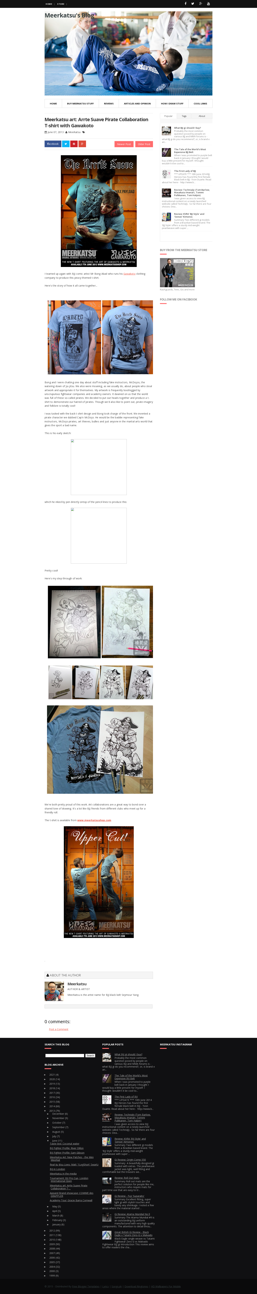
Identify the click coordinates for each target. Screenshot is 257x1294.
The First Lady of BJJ (185, 171)
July (54, 1136)
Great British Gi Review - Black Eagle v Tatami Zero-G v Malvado (133, 1233)
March (56, 1215)
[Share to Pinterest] (74, 144)
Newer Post (124, 144)
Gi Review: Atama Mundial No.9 (132, 1214)
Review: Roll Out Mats (127, 1177)
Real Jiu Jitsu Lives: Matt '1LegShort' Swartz (74, 1164)
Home (49, 4)
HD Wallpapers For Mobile (166, 1286)
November (58, 1118)
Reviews (109, 103)
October (57, 1122)
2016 (52, 1097)
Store (60, 4)
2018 (52, 1088)
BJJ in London (57, 1169)
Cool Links (200, 103)
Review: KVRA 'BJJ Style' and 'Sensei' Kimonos (189, 215)
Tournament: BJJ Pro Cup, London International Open (69, 1179)
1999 (52, 1275)
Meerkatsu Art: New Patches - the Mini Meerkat (72, 1159)
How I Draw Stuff (172, 103)
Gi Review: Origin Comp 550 (130, 1159)
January (56, 1224)
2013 (52, 1110)
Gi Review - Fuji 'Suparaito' (129, 1196)
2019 (52, 1083)
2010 (52, 1239)
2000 (52, 1271)
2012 (52, 1230)
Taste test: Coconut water (64, 1143)
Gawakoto (129, 273)
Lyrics (105, 1286)
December (58, 1113)
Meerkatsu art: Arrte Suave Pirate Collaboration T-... (68, 1187)
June (55, 1140)
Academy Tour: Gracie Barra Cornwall (71, 1200)
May (55, 1206)
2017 (52, 1092)
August (56, 1131)
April (55, 1211)
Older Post (144, 144)
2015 (52, 1101)
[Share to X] (66, 144)
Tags (184, 116)
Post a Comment (58, 1029)
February (57, 1220)
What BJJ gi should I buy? (187, 127)
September (58, 1127)
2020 (52, 1079)
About (202, 116)
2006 (52, 1257)
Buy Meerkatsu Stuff (80, 103)
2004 (52, 1266)
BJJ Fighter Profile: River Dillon (67, 1148)
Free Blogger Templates (85, 1286)
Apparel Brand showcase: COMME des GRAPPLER (71, 1194)
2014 (52, 1106)
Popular (168, 116)
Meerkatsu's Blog (69, 15)
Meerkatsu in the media (63, 1173)
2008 (52, 1248)
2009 (52, 1244)
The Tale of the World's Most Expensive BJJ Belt (190, 151)
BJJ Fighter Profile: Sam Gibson (67, 1152)
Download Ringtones (136, 1286)
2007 (52, 1253)
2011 (52, 1235)
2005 (52, 1262)
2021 (52, 1074)
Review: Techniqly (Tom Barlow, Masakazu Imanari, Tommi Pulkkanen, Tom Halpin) (192, 192)
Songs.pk (117, 1286)
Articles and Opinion (137, 103)
